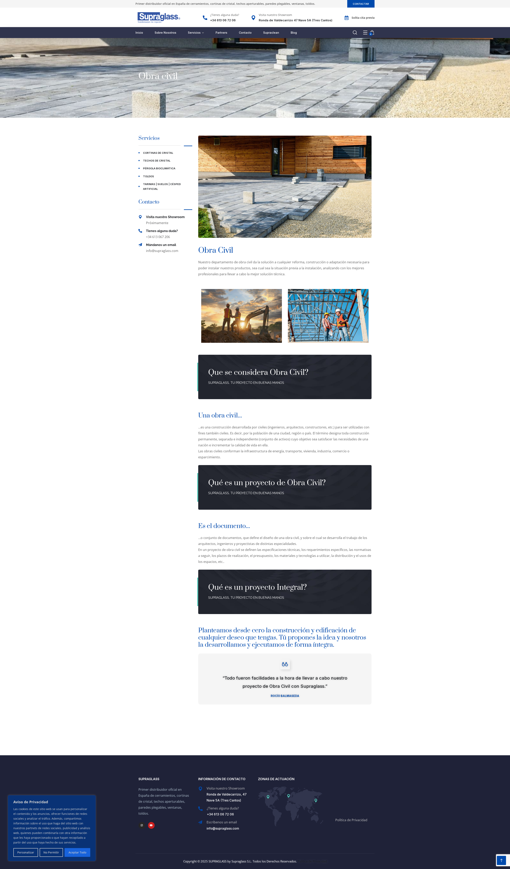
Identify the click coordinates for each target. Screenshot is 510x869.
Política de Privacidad (351, 820)
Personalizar (25, 852)
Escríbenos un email (222, 822)
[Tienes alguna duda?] (140, 231)
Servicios (194, 32)
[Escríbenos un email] (200, 822)
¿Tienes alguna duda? (224, 15)
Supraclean (271, 32)
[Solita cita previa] (346, 18)
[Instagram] (141, 825)
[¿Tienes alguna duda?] (205, 18)
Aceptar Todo (77, 852)
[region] (52, 828)
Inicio (139, 32)
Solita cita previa (363, 18)
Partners (221, 32)
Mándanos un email (161, 245)
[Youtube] (151, 825)
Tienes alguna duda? (162, 231)
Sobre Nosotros (165, 32)
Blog (294, 32)
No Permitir (51, 852)
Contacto (245, 32)
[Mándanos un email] (140, 245)
